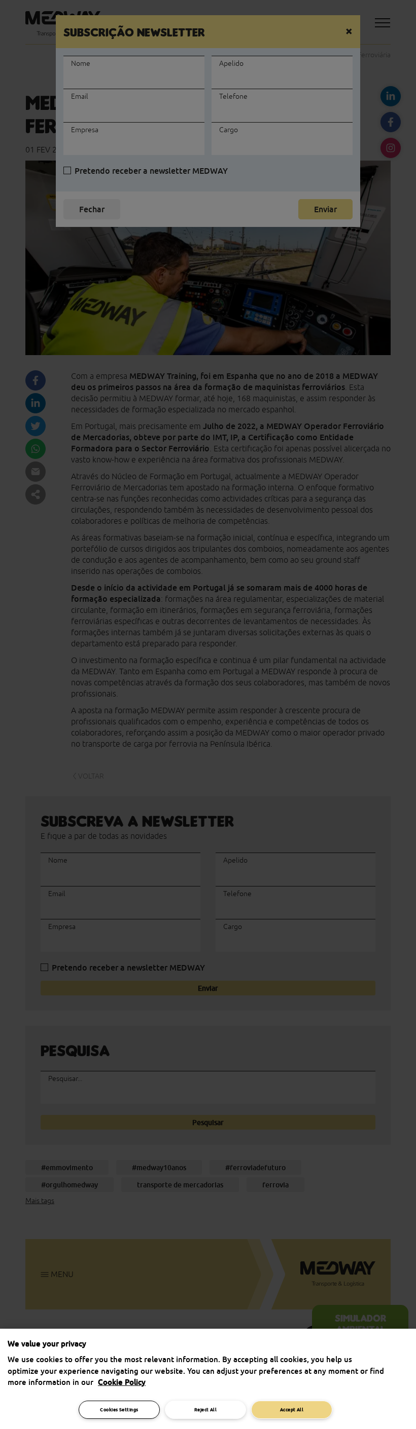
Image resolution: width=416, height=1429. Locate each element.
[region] (208, 1379)
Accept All (292, 1409)
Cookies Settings (119, 1409)
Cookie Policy (122, 1381)
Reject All (205, 1409)
